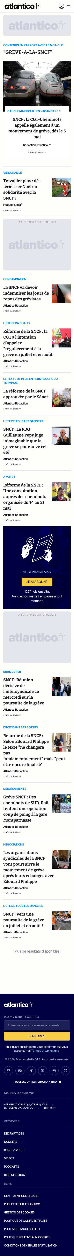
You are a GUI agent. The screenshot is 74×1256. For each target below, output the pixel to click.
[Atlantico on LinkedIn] (42, 1070)
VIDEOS (9, 1158)
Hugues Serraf (12, 204)
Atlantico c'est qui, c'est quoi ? (25, 1104)
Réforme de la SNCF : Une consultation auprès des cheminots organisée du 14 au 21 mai (24, 497)
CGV (7, 1196)
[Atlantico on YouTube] (65, 1070)
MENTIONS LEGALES (26, 1196)
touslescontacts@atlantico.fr (37, 1081)
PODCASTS (11, 1166)
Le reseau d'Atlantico (18, 1107)
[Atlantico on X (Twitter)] (19, 1070)
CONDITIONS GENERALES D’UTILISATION (30, 1245)
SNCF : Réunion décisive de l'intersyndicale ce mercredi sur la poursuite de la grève (23, 691)
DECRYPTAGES (14, 1133)
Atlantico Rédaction (15, 305)
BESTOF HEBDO (14, 1174)
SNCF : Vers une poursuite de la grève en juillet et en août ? (23, 920)
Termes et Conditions (45, 1050)
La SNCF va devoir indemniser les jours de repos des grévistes (26, 293)
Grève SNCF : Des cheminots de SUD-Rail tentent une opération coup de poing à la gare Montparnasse (25, 809)
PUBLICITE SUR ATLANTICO (22, 1204)
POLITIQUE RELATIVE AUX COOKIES (27, 1237)
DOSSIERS (10, 1141)
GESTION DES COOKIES (19, 1212)
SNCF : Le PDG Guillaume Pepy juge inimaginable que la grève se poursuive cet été (25, 441)
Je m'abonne (37, 582)
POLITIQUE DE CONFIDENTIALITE (25, 1220)
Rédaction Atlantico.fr (37, 145)
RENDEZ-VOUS (13, 1150)
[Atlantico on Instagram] (54, 1070)
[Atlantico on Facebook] (31, 1070)
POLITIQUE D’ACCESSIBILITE (22, 1229)
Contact (50, 1108)
